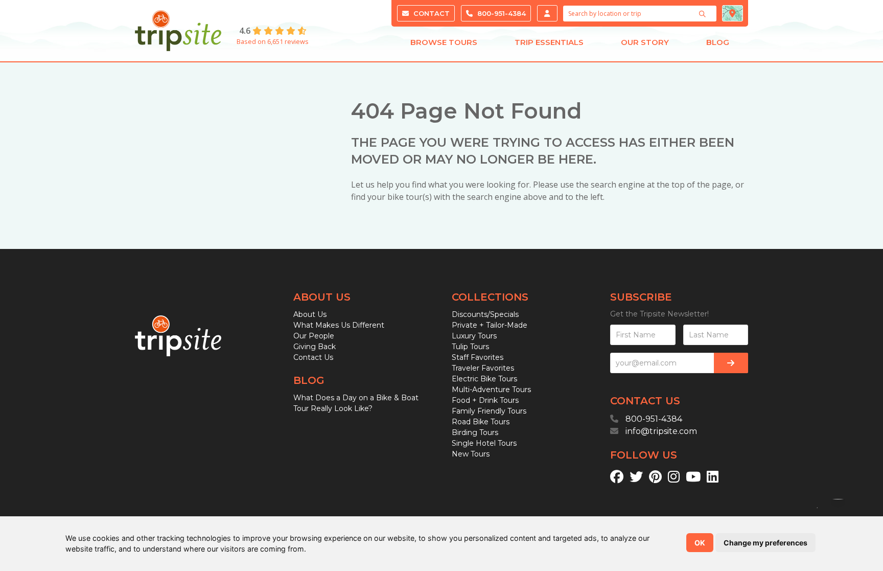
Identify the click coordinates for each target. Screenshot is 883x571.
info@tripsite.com (661, 431)
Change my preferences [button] (765, 542)
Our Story (645, 42)
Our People (313, 335)
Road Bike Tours (480, 421)
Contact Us (313, 357)
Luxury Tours (474, 335)
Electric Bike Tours (484, 378)
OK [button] (699, 542)
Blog (717, 42)
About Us (310, 314)
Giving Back (314, 346)
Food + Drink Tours (485, 400)
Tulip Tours (470, 346)
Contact (430, 13)
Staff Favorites (477, 357)
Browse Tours (443, 42)
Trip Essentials (549, 42)
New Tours (471, 454)
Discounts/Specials (485, 314)
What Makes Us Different (338, 325)
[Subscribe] (731, 363)
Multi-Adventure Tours (491, 389)
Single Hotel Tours (484, 443)
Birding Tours (475, 432)
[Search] (703, 14)
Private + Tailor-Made (489, 325)
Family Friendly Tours (489, 411)
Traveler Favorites (483, 368)
